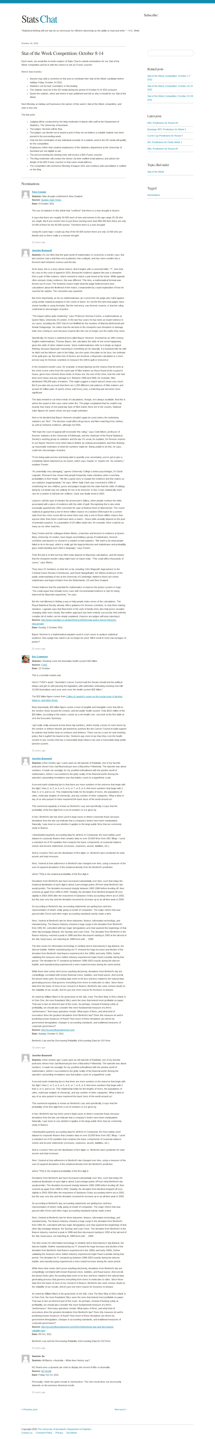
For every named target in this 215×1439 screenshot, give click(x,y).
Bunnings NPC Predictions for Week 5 (166, 129)
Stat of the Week (155, 171)
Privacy (59, 1432)
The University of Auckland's (52, 1429)
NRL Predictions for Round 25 (162, 148)
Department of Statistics (79, 1429)
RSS (190, 15)
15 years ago (38, 242)
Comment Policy (44, 1432)
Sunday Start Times (51, 200)
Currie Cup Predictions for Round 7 (165, 135)
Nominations (153, 195)
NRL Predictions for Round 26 (162, 123)
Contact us (27, 1432)
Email (168, 15)
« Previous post (29, 1409)
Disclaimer (71, 1432)
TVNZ (44, 665)
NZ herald (46, 1371)
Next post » (120, 1409)
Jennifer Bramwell (42, 250)
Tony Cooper (39, 192)
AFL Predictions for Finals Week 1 (164, 142)
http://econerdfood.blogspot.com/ (58, 1030)
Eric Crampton (40, 656)
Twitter (183, 15)
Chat (39, 18)
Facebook (176, 15)
